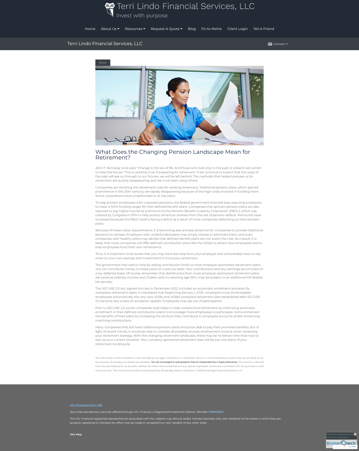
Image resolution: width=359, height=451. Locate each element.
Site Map (76, 434)
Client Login (237, 29)
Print (103, 62)
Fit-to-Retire (211, 29)
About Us (108, 29)
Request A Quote (165, 29)
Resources (133, 29)
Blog (192, 29)
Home (90, 29)
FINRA (212, 412)
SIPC (221, 412)
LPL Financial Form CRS (86, 405)
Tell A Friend (263, 29)
